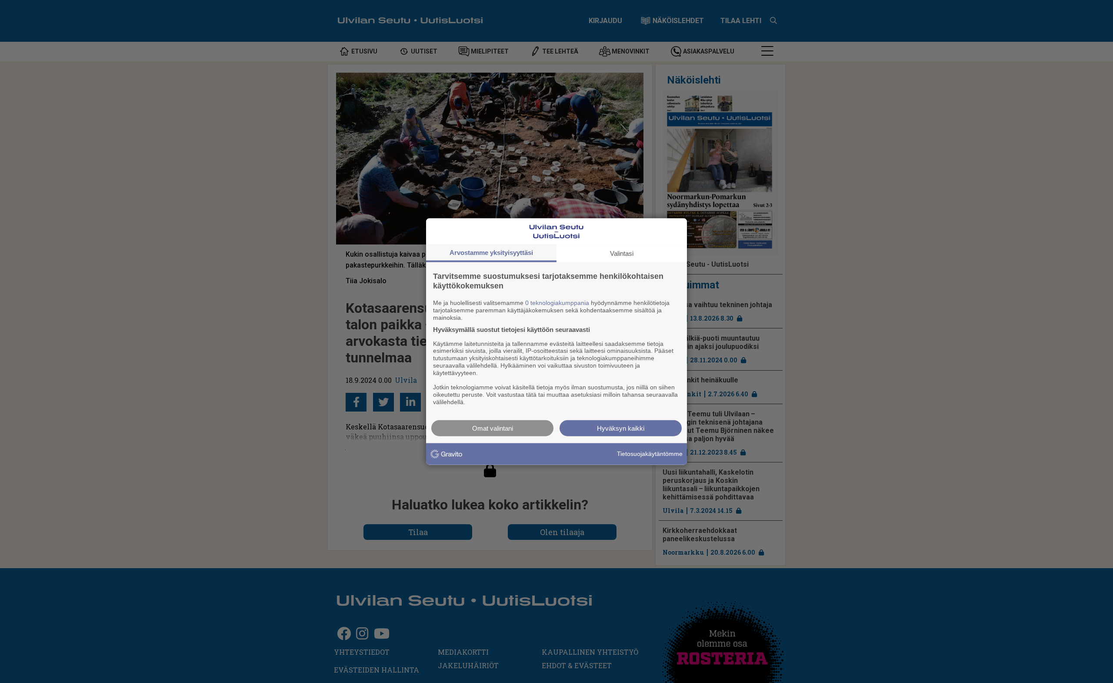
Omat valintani (492, 428)
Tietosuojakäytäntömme (650, 453)
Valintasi (621, 253)
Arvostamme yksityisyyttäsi (491, 252)
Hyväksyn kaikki (620, 428)
